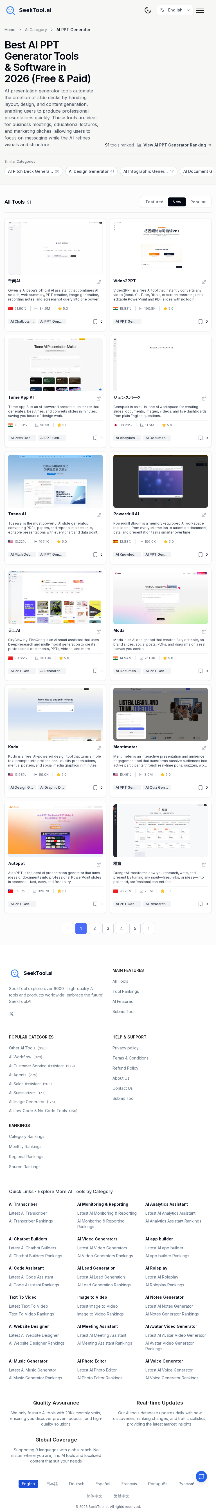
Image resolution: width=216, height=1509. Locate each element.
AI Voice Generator (164, 1361)
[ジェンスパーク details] (160, 391)
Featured (154, 201)
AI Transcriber (23, 1204)
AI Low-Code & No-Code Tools (43, 1110)
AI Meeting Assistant (97, 1326)
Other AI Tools (28, 1047)
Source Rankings (24, 1166)
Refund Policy (125, 1068)
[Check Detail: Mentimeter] (204, 748)
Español (103, 1483)
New (176, 201)
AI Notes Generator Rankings (172, 1314)
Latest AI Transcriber (28, 1213)
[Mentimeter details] (160, 740)
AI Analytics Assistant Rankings (173, 1221)
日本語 (52, 1483)
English (28, 1483)
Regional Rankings (26, 1156)
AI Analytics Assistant (128, 438)
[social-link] (11, 1013)
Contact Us (122, 1088)
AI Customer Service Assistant (42, 1065)
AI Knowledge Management (128, 554)
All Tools (120, 981)
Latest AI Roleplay (161, 1277)
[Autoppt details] (55, 857)
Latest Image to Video (97, 1306)
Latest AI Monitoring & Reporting (107, 1213)
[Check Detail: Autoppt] (99, 864)
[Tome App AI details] (55, 391)
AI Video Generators (97, 1238)
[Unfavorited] (95, 321)
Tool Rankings (125, 991)
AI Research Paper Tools (158, 904)
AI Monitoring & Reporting (102, 1204)
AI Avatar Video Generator (171, 1326)
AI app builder (159, 1238)
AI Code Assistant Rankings (34, 1284)
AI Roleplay (156, 1268)
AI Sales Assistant (30, 1083)
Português (157, 1483)
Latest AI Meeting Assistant (101, 1335)
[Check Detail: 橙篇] (204, 864)
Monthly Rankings (25, 1146)
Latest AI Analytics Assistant (170, 1213)
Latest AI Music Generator (32, 1370)
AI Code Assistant (26, 1268)
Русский (186, 1483)
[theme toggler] (148, 10)
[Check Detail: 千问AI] (99, 282)
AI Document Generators (158, 438)
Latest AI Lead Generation (101, 1277)
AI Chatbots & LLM (23, 321)
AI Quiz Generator (158, 787)
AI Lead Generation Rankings (104, 1284)
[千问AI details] (55, 274)
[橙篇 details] (160, 857)
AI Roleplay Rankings (164, 1284)
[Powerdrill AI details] (160, 507)
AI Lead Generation (96, 1268)
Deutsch (76, 1483)
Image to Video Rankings (100, 1314)
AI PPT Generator (53, 321)
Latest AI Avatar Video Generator (175, 1335)
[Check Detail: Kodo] (99, 748)
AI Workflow (25, 1056)
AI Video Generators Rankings (105, 1255)
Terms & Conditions (130, 1058)
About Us (120, 1078)
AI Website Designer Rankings (37, 1343)
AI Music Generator (28, 1361)
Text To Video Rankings (31, 1314)
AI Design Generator (23, 787)
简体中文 (94, 1496)
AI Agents (23, 1074)
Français (129, 1483)
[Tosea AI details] (55, 507)
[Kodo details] (55, 740)
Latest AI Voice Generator (169, 1370)
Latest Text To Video (28, 1306)
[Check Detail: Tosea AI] (99, 515)
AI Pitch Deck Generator (23, 438)
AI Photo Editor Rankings (100, 1377)
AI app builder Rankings (167, 1255)
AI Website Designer (29, 1326)
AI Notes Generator (164, 1297)
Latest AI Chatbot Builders (32, 1247)
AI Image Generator (32, 1101)
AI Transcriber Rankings (31, 1221)
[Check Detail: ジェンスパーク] (204, 398)
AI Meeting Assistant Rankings (104, 1343)
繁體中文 (121, 1496)
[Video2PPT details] (160, 274)
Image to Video (92, 1297)
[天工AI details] (55, 624)
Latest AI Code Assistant (31, 1277)
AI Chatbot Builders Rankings (35, 1255)
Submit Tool (123, 1011)
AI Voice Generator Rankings (172, 1377)
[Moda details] (160, 624)
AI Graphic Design (53, 787)
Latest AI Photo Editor (97, 1370)
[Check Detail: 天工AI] (99, 631)
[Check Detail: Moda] (204, 631)
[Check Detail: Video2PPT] (204, 282)
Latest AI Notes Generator (169, 1306)
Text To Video (23, 1297)
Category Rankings (26, 1136)
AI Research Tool (53, 671)
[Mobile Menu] (201, 10)
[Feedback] (201, 1476)
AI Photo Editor (91, 1361)
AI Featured (123, 1001)
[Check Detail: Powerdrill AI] (204, 515)
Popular (198, 201)
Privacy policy (125, 1047)
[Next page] (148, 928)
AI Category (36, 29)
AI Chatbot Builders (28, 1238)
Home (9, 29)
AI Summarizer (27, 1092)
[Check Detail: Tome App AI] (99, 398)
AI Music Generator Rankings (35, 1377)
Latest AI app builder (164, 1247)
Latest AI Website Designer (34, 1335)
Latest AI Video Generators (102, 1247)
